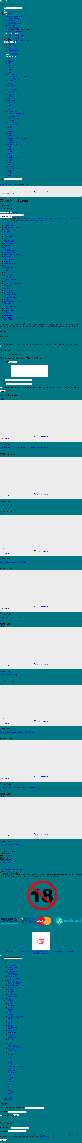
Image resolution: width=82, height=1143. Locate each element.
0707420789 (11, 855)
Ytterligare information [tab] (12, 317)
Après (10, 61)
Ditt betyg (4, 362)
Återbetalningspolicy (27, 951)
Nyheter (7, 265)
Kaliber (11, 92)
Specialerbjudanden (11, 298)
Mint (5, 258)
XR (9, 164)
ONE (10, 127)
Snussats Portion (10, 290)
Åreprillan (12, 63)
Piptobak (7, 271)
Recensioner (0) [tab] (10, 321)
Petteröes (7, 269)
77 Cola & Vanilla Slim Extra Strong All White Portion (18, 787)
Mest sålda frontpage (47, 218)
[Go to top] (1, 955)
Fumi (10, 72)
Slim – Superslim (15, 32)
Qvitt (10, 167)
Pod (5, 272)
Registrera (4, 1140)
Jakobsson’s (13, 90)
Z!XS (10, 173)
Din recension (5, 376)
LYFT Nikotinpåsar (16, 114)
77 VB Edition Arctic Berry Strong (11, 617)
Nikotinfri (7, 261)
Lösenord (4, 1111)
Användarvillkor (56, 951)
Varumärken (10, 57)
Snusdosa (7, 285)
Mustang (12, 116)
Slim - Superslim (72, 218)
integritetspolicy (43, 1137)
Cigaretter (12, 46)
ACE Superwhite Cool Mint (9, 845)
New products (61, 218)
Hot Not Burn (8, 243)
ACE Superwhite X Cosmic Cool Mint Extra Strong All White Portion (24, 447)
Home (2, 184)
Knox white (13, 103)
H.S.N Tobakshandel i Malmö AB (11, 869)
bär (17, 220)
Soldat (11, 140)
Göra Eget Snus (11, 34)
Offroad (11, 123)
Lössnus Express (10, 251)
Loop (10, 156)
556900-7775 (10, 871)
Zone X (11, 151)
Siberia (11, 134)
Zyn (9, 153)
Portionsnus (8, 274)
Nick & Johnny (14, 118)
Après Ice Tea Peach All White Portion (13, 562)
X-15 (10, 160)
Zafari (10, 171)
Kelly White (13, 96)
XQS (10, 162)
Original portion (9, 267)
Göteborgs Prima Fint (17, 76)
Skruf (10, 136)
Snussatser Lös (15, 38)
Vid (9, 147)
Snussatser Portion (16, 36)
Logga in (15, 1115)
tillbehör (7, 299)
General (11, 74)
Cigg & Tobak (9, 234)
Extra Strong (23, 220)
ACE (10, 59)
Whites (6, 220)
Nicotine (32, 220)
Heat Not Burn (14, 53)
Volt (9, 149)
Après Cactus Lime (7, 505)
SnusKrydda (8, 287)
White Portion (9, 310)
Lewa (10, 109)
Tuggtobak (8, 303)
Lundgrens (12, 112)
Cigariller (12, 44)
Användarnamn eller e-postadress (12, 1108)
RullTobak (7, 278)
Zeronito (11, 175)
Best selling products (11, 227)
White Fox (12, 158)
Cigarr (10, 48)
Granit (10, 81)
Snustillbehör (13, 27)
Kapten (11, 94)
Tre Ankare (12, 145)
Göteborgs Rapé (15, 78)
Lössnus (7, 249)
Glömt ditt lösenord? (7, 1119)
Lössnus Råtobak (10, 252)
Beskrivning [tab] (8, 315)
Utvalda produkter (10, 307)
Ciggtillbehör (13, 51)
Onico (10, 129)
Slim (45, 220)
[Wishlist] (3, 548)
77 (12, 184)
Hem (6, 12)
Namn (2, 380)
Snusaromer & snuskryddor (13, 283)
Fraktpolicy (69, 951)
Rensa (14, 212)
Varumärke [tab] (8, 319)
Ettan (10, 70)
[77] (3, 346)
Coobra (11, 67)
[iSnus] (5, 1)
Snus (6, 14)
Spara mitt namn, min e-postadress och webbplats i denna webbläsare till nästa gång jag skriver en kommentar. (41, 387)
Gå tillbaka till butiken (11, 54)
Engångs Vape (9, 240)
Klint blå (11, 101)
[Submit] (5, 10)
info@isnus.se (9, 857)
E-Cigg (7, 55)
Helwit (10, 85)
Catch (10, 65)
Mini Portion (13, 29)
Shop (8, 184)
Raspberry (39, 220)
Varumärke (8, 308)
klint (5, 247)
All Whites (11, 969)
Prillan (10, 131)
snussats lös (8, 289)
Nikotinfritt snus (9, 263)
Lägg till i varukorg (6, 216)
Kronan (11, 105)
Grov (10, 83)
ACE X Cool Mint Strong (8, 675)
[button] (8, 13)
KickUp (11, 98)
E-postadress (5, 1127)
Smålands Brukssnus (17, 138)
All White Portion (34, 218)
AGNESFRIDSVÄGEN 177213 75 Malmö (9, 861)
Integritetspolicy (42, 951)
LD (9, 107)
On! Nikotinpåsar (15, 125)
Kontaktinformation (41, 953)
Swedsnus (12, 142)
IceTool (6, 245)
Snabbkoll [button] (5, 438)
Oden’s (11, 120)
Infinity (11, 87)
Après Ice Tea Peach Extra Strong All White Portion (18, 732)
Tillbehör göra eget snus (18, 40)
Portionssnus (13, 16)
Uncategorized (9, 305)
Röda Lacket (13, 169)
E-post (3, 384)
